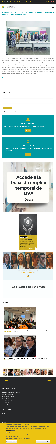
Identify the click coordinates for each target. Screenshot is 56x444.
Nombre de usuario (7, 97)
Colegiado (4, 413)
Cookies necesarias (11, 432)
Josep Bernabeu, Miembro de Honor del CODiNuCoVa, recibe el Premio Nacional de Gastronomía (27, 358)
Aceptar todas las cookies (42, 441)
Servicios (4, 422)
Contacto (33, 1)
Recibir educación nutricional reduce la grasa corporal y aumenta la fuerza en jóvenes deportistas (27, 330)
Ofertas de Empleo (6, 415)
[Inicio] (9, 6)
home (48, 380)
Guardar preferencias (11, 441)
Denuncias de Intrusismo (7, 420)
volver (7, 380)
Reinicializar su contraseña (10, 111)
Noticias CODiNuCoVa (8, 331)
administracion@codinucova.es (17, 1)
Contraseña (5, 102)
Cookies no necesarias (12, 436)
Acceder (28, 130)
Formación (4, 417)
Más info (13, 430)
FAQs (29, 1)
